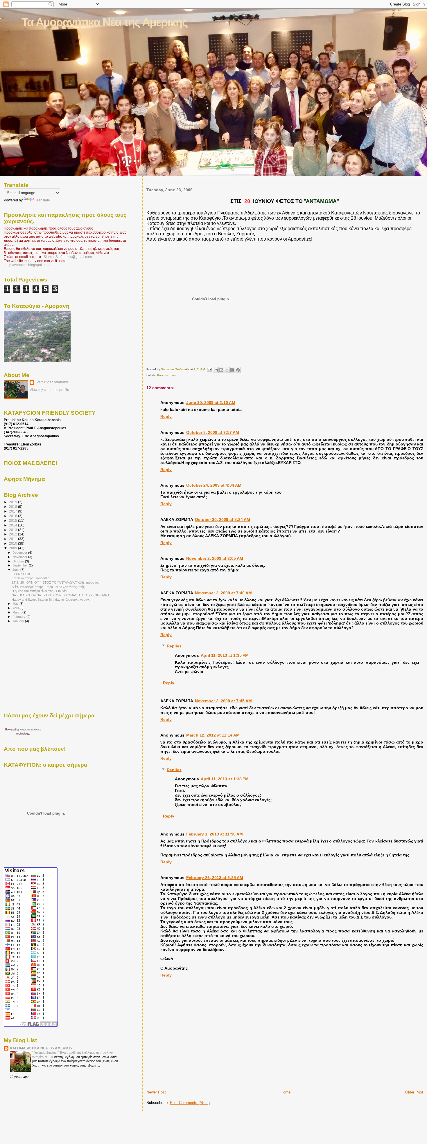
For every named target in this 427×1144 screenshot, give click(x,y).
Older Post (414, 1092)
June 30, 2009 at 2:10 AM (210, 402)
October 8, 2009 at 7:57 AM (212, 432)
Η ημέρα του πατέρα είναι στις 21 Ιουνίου (40, 591)
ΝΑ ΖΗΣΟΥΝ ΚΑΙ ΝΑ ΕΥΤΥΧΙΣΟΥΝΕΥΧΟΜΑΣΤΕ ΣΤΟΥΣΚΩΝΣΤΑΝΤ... (62, 595)
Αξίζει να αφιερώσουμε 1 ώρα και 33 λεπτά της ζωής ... (50, 587)
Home (285, 1092)
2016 (13, 516)
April (15, 608)
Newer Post (156, 1092)
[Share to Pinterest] (238, 370)
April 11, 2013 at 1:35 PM (225, 655)
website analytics (30, 729)
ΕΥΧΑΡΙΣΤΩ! (21, 574)
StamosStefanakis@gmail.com (68, 257)
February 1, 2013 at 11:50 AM (214, 834)
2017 (13, 511)
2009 (13, 548)
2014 (13, 525)
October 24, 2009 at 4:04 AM (213, 485)
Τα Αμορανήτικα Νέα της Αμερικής (104, 22)
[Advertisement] (180, 1076)
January (18, 621)
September (20, 565)
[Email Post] (209, 369)
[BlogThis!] (221, 370)
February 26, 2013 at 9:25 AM (214, 877)
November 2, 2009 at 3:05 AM (214, 558)
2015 (13, 520)
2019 (13, 502)
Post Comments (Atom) (190, 1102)
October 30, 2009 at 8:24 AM (222, 519)
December (20, 552)
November (20, 557)
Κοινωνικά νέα (166, 375)
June (16, 569)
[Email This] (216, 370)
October (18, 561)
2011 (13, 539)
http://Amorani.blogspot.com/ (28, 265)
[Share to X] (227, 370)
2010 (13, 543)
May (15, 603)
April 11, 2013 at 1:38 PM (225, 779)
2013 (13, 530)
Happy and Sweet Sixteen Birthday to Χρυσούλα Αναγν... (52, 599)
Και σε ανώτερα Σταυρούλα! (31, 578)
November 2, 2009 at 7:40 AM (223, 593)
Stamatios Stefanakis (52, 382)
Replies (174, 646)
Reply (166, 416)
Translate (42, 200)
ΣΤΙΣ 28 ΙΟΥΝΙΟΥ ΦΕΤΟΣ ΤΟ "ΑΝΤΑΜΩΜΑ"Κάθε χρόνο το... (56, 582)
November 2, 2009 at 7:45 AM (223, 701)
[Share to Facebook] (232, 370)
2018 (13, 506)
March (17, 612)
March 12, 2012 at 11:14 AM (213, 735)
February (19, 616)
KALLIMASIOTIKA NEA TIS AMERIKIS (41, 1048)
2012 (13, 534)
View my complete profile (49, 390)
